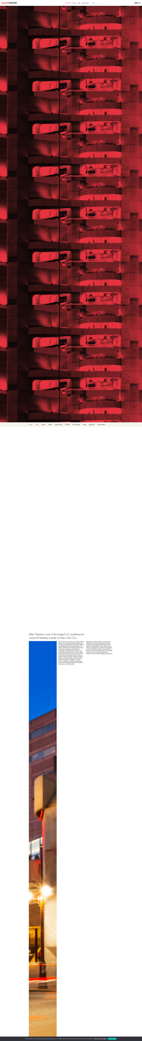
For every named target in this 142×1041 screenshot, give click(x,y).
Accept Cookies (112, 1038)
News (84, 424)
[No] (140, 1038)
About (37, 424)
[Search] (105, 3)
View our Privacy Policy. (101, 1038)
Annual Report (101, 424)
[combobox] (98, 3)
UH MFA (67, 424)
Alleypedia (92, 424)
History (43, 424)
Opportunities (58, 424)
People (50, 424)
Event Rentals (76, 424)
